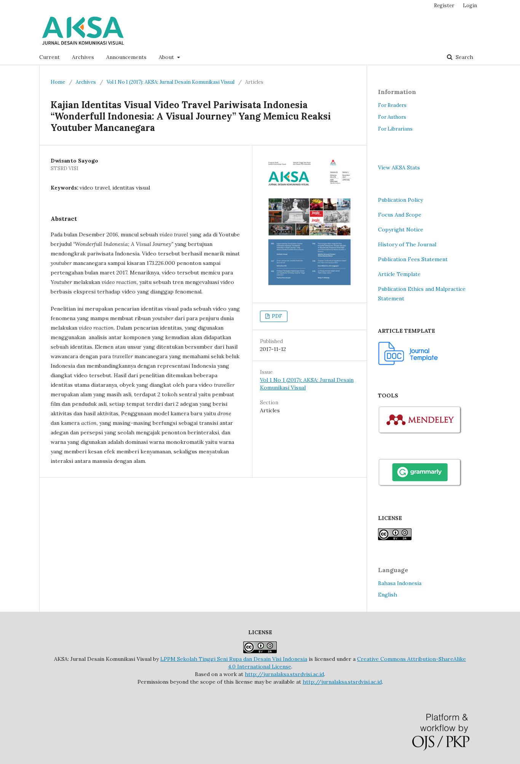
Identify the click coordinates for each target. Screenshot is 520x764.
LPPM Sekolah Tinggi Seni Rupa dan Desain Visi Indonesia (233, 659)
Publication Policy (400, 199)
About (167, 57)
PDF (276, 316)
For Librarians (395, 129)
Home (58, 82)
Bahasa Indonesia (399, 583)
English (387, 594)
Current (49, 57)
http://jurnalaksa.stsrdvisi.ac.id (284, 674)
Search (463, 57)
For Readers (392, 105)
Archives (83, 57)
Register (444, 5)
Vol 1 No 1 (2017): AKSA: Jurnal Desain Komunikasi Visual (170, 82)
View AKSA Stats (399, 167)
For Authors (392, 117)
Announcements (126, 57)
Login (470, 5)
